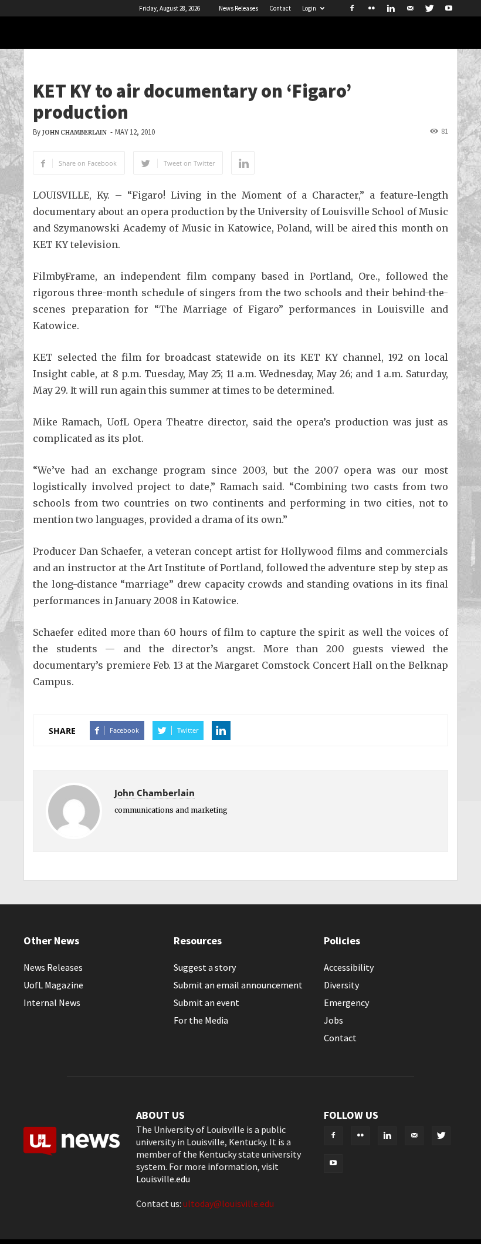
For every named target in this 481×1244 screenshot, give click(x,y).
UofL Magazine (53, 985)
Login (309, 8)
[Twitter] (429, 8)
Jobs (333, 1020)
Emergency (346, 1002)
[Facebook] (352, 8)
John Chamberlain (74, 132)
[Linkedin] (390, 8)
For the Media (201, 1020)
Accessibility (349, 967)
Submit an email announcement (238, 985)
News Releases (238, 8)
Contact (280, 8)
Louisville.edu (163, 1179)
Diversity (341, 985)
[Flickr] (371, 8)
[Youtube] (449, 8)
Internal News (51, 1002)
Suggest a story (205, 967)
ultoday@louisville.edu (228, 1203)
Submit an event (206, 1002)
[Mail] (410, 8)
